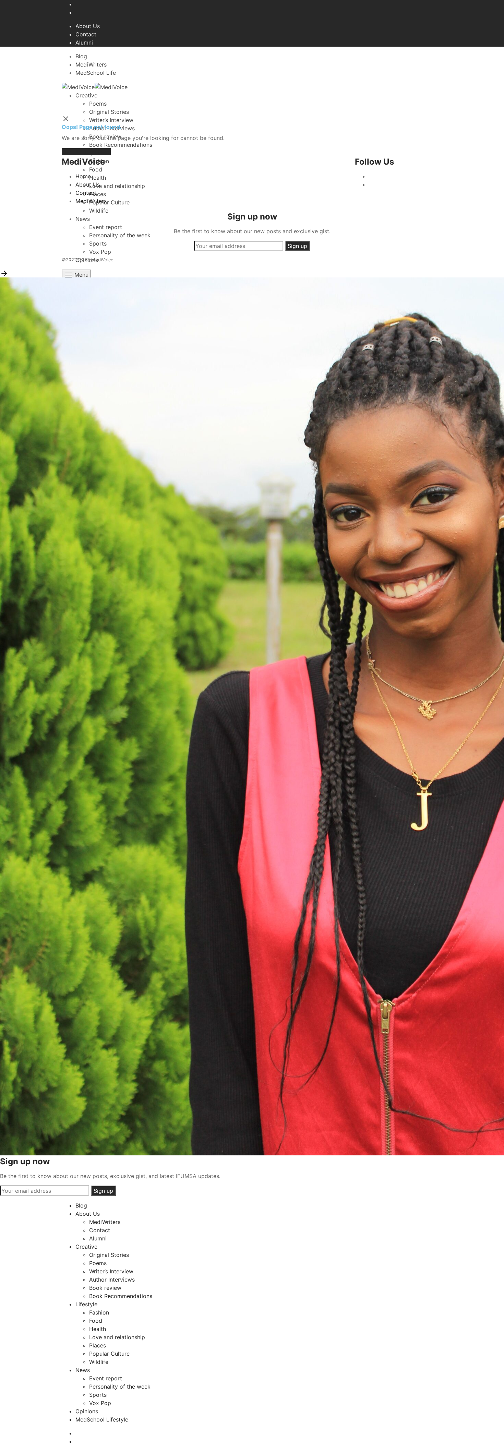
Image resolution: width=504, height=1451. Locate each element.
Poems (98, 103)
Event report (105, 1378)
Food (95, 1320)
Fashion (99, 1312)
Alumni (84, 42)
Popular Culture (109, 1353)
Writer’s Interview (111, 1271)
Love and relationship (117, 1337)
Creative (86, 95)
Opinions (86, 1411)
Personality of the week (120, 1386)
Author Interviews (112, 1279)
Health (97, 1328)
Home (83, 176)
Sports (98, 1394)
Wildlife (98, 1361)
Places (97, 1345)
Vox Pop (100, 1403)
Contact (85, 34)
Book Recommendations (120, 1296)
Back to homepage (86, 151)
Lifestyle (86, 1304)
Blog (81, 56)
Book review (105, 1287)
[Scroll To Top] (4, 272)
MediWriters (91, 64)
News (82, 1370)
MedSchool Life (95, 72)
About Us (87, 26)
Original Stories (109, 111)
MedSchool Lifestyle (101, 1419)
